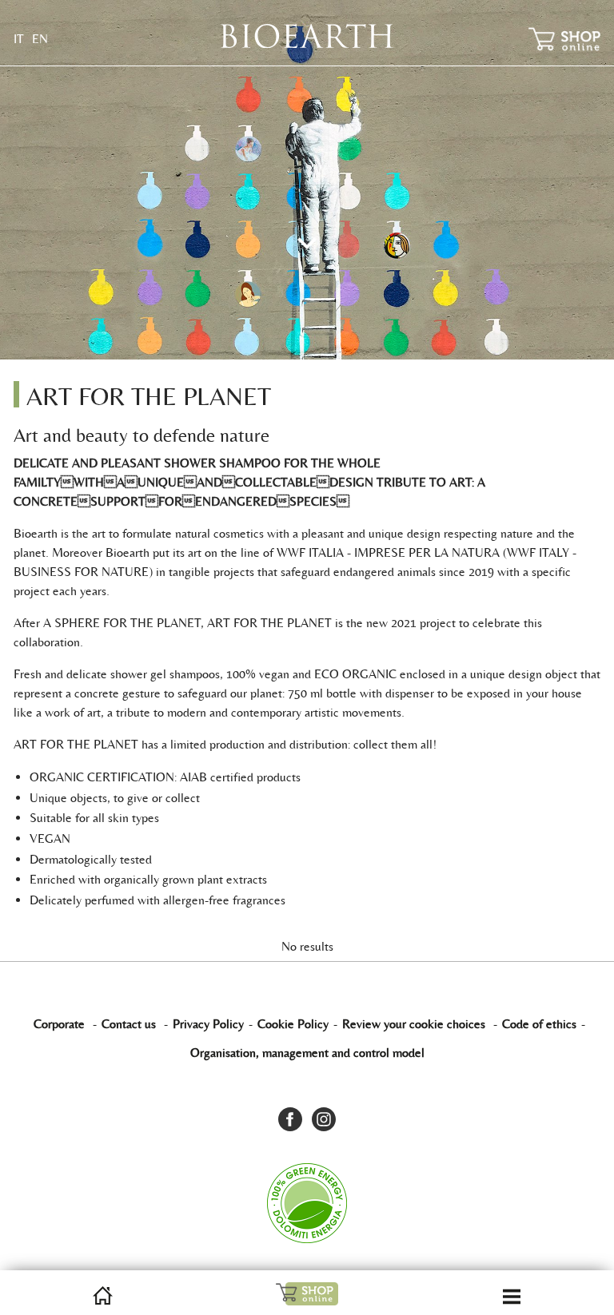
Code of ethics (539, 1023)
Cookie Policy (293, 1023)
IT (19, 38)
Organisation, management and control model (307, 1052)
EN (40, 38)
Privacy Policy (208, 1023)
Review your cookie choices (413, 1023)
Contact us (129, 1023)
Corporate (59, 1023)
